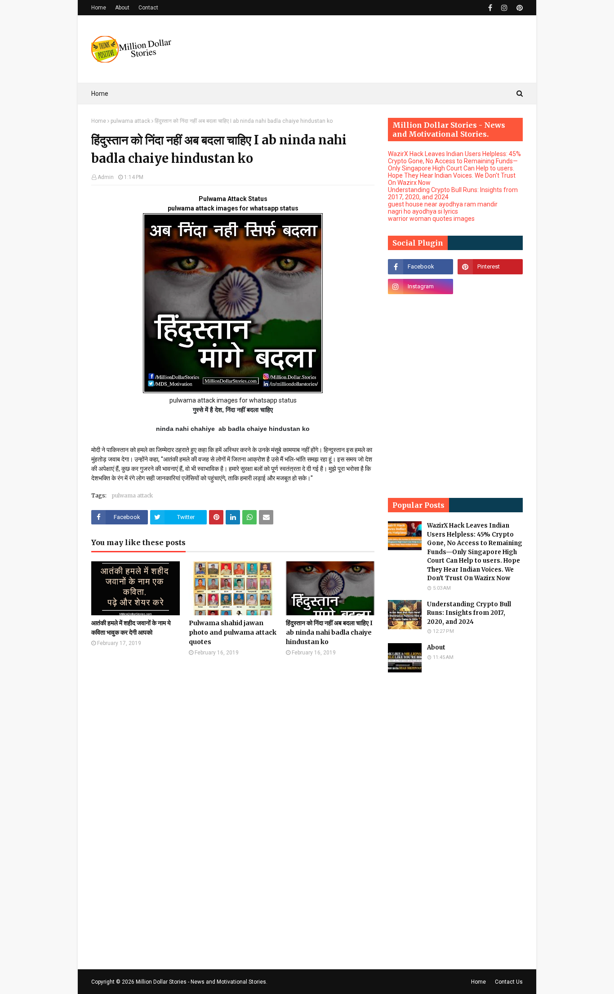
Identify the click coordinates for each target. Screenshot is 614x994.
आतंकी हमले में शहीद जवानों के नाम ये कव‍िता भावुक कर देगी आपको (131, 627)
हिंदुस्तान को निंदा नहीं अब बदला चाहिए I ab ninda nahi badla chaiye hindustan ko (329, 632)
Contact (148, 7)
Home (98, 7)
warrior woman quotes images (431, 218)
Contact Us (509, 982)
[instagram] (504, 8)
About (122, 7)
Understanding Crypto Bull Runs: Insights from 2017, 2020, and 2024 (469, 613)
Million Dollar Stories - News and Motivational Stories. (201, 982)
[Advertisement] (359, 49)
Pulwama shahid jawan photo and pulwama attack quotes (232, 632)
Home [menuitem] (99, 93)
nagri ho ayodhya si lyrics (423, 211)
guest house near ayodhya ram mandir (443, 204)
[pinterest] (518, 8)
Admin (106, 177)
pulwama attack (130, 121)
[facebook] (490, 8)
